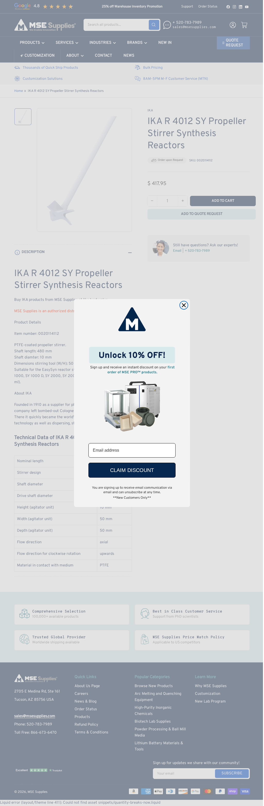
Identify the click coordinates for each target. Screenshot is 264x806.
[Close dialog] (184, 305)
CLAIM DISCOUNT (132, 470)
